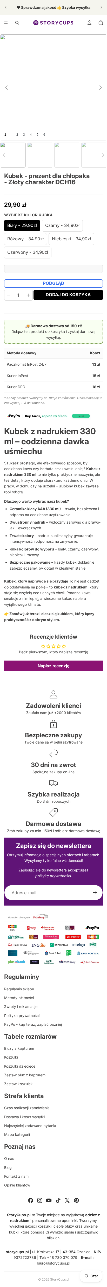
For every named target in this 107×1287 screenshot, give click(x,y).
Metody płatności (19, 997)
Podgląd (53, 283)
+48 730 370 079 (62, 1257)
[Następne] (100, 87)
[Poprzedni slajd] (5, 7)
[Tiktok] (58, 1200)
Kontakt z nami (16, 1176)
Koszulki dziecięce (19, 1066)
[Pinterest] (76, 1200)
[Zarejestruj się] (95, 892)
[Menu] (6, 23)
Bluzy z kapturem (19, 1048)
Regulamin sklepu (19, 989)
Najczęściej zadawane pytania (30, 1125)
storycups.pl (17, 1252)
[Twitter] (67, 1200)
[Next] (103, 155)
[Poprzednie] (6, 87)
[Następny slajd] (101, 7)
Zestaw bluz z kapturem (24, 1075)
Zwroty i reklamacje (20, 1006)
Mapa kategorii (17, 1134)
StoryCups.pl (59, 1279)
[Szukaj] (17, 22)
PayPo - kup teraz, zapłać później (33, 1024)
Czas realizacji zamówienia (27, 1108)
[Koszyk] (100, 22)
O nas (9, 1158)
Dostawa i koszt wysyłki (24, 1117)
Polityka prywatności (21, 1015)
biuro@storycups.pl (53, 1263)
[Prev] (4, 155)
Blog (8, 1167)
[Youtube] (49, 1200)
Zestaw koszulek (18, 1084)
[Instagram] (40, 1200)
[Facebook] (31, 1200)
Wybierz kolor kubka (28, 215)
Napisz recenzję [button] (53, 665)
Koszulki (11, 1057)
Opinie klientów (17, 1185)
